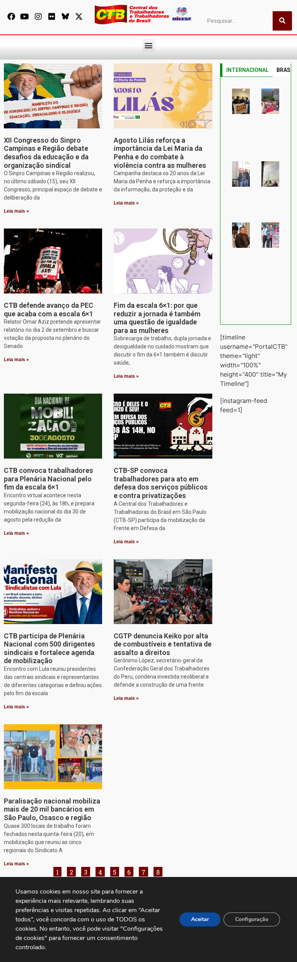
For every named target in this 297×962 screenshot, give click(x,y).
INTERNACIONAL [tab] (247, 70)
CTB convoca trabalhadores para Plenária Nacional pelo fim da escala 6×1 (48, 478)
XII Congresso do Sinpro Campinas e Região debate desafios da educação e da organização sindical (46, 152)
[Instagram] (38, 16)
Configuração (251, 919)
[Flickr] (52, 16)
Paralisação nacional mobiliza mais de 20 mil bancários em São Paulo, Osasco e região (52, 809)
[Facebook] (11, 16)
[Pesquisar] (282, 21)
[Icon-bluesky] (65, 16)
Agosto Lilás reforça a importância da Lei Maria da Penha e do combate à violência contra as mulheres (160, 152)
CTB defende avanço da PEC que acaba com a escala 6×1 (48, 309)
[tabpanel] (255, 200)
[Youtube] (25, 16)
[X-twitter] (79, 16)
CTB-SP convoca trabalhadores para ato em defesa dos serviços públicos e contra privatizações (161, 483)
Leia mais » (16, 211)
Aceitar (200, 919)
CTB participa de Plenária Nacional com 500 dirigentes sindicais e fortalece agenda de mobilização (49, 648)
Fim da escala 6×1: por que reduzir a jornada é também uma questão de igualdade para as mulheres (157, 317)
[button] (148, 45)
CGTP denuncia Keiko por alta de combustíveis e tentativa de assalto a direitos (163, 644)
